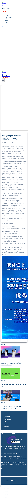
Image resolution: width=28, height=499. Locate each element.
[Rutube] (2, 67)
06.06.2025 (3, 358)
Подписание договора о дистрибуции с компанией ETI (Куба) (11, 364)
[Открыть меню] (3, 80)
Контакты (7, 23)
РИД (5, 421)
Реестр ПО (6, 422)
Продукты (6, 417)
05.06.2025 (3, 380)
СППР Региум (8, 17)
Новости (6, 424)
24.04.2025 (3, 402)
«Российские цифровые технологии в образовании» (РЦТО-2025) (11, 407)
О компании (7, 416)
